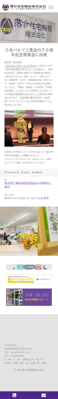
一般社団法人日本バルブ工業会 (19, 66)
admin (27, 172)
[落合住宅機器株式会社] (25, 6)
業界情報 (38, 172)
